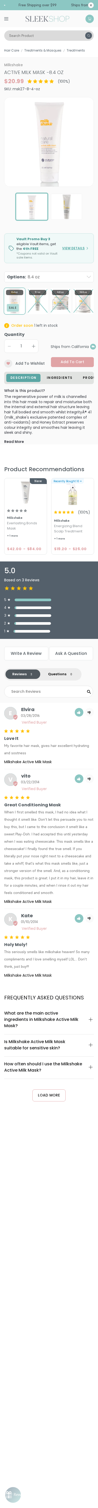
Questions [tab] (57, 674)
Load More (49, 1095)
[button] (79, 712)
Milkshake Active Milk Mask (28, 761)
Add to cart (72, 361)
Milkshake (13, 64)
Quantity (14, 334)
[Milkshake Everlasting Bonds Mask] (25, 492)
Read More (14, 441)
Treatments (76, 50)
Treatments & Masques (42, 50)
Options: (23, 277)
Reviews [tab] (19, 674)
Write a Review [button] (26, 653)
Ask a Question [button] (71, 653)
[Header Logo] (47, 18)
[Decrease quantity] (9, 346)
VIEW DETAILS (73, 248)
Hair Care (11, 50)
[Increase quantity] (33, 346)
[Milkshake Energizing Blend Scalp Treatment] (72, 492)
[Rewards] (13, 1495)
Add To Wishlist (30, 363)
